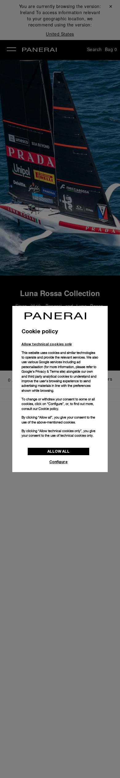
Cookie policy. (48, 409)
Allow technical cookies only (47, 344)
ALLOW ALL (58, 451)
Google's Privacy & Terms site (43, 371)
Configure (58, 461)
